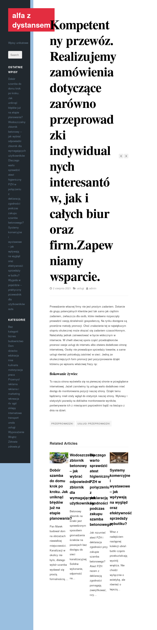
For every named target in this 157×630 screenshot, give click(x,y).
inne (10, 360)
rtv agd (12, 403)
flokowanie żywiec (64, 373)
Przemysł (14, 379)
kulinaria (13, 365)
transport (13, 418)
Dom (11, 346)
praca (11, 375)
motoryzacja (15, 370)
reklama (13, 384)
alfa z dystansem (31, 20)
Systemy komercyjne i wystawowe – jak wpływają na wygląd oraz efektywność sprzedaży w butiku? (15, 251)
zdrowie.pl (14, 446)
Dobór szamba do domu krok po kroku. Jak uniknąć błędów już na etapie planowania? (61, 494)
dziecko (12, 351)
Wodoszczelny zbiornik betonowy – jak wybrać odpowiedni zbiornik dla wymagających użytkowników (83, 479)
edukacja (13, 355)
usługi (11, 427)
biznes (12, 336)
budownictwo (15, 341)
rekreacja (13, 398)
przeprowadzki (62, 423)
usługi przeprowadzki (93, 423)
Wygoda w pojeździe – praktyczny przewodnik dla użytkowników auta (16, 294)
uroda (11, 422)
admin (92, 288)
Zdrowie (12, 441)
